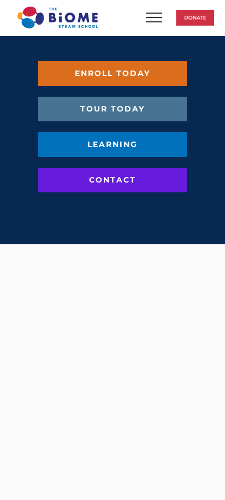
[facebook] (92, 208)
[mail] (132, 208)
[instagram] (112, 208)
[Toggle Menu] (162, 17)
